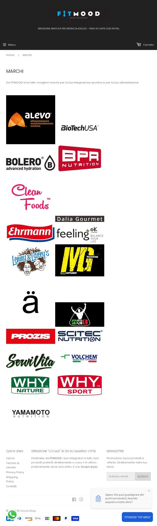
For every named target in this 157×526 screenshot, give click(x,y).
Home (10, 55)
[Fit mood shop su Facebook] (74, 500)
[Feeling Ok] (79, 242)
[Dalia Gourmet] (79, 221)
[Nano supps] (30, 326)
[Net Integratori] (79, 326)
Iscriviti (143, 476)
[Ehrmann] (30, 242)
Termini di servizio (12, 465)
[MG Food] (79, 275)
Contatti (11, 486)
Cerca (10, 458)
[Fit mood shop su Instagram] (81, 500)
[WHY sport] (79, 398)
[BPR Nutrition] (79, 171)
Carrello (148, 45)
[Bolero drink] (30, 171)
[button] (12, 515)
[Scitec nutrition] (79, 343)
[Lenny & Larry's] (30, 275)
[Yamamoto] (30, 425)
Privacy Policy (15, 472)
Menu (12, 45)
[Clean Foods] (30, 221)
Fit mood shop (26, 511)
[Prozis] (30, 343)
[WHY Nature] (30, 398)
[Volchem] (79, 370)
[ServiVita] (30, 370)
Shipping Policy (12, 479)
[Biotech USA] (79, 143)
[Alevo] (30, 143)
